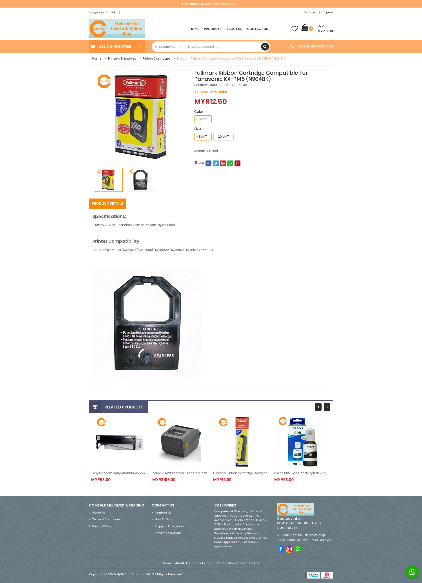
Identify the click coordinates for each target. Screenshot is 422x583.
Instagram (290, 549)
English (111, 12)
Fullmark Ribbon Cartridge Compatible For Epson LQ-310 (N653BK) (241, 473)
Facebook (281, 549)
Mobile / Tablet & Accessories (234, 537)
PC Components (241, 515)
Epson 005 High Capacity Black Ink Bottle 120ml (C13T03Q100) (302, 473)
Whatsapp (298, 549)
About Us (234, 29)
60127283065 (322, 46)
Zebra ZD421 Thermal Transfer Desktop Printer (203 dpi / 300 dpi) (180, 473)
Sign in (328, 12)
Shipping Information (170, 526)
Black (201, 119)
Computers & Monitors (230, 511)
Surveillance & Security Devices (236, 533)
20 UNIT (223, 136)
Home (194, 29)
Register (310, 12)
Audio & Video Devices (250, 520)
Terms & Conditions (106, 519)
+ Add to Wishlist (210, 92)
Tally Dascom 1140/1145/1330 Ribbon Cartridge (119, 473)
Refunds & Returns (168, 533)
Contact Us (257, 29)
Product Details (107, 203)
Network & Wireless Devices (233, 529)
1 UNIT (201, 136)
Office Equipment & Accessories (237, 524)
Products (213, 29)
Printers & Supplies (122, 58)
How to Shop (164, 519)
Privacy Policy (102, 526)
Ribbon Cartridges (157, 58)
